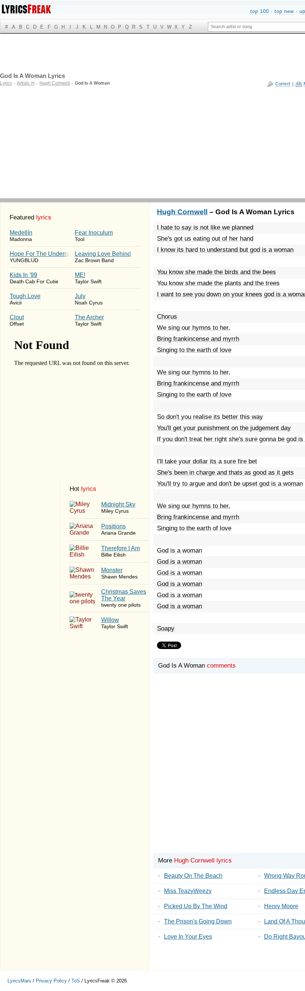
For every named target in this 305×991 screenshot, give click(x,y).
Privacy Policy (51, 981)
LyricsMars (19, 981)
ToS (75, 981)
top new (284, 11)
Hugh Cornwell (182, 212)
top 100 (259, 11)
